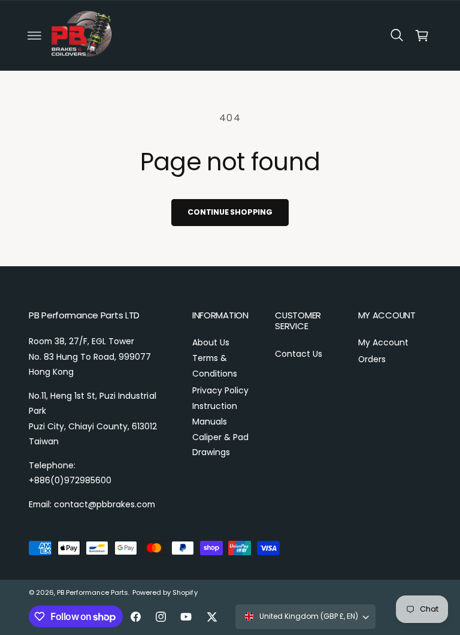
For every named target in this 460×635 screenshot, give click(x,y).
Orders (372, 359)
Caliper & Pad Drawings (220, 445)
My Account (383, 342)
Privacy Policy (220, 390)
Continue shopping (230, 212)
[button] (34, 35)
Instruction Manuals (214, 414)
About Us (210, 342)
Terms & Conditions (214, 366)
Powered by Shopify (164, 592)
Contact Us (298, 354)
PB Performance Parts (92, 592)
